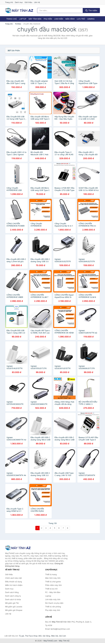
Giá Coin (62, 636)
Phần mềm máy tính (53, 585)
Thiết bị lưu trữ (51, 589)
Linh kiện (58, 19)
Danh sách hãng (12, 592)
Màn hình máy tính (52, 578)
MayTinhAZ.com (50, 641)
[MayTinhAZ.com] (19, 10)
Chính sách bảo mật (13, 578)
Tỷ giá (21, 636)
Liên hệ (37, 2)
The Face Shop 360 (33, 636)
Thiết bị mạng (51, 574)
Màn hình (70, 19)
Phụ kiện (48, 19)
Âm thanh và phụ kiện (54, 603)
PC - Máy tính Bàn (52, 592)
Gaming (90, 19)
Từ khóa (18, 24)
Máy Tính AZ (64, 641)
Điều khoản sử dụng (13, 581)
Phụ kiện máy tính (52, 610)
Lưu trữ (81, 19)
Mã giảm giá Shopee (13, 610)
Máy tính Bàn (35, 19)
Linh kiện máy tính (52, 599)
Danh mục (19, 2)
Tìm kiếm (92, 10)
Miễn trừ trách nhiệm (13, 585)
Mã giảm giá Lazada (13, 606)
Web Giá (54, 636)
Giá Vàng (46, 636)
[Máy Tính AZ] (18, 548)
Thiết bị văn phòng (53, 606)
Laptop (22, 19)
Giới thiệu (28, 2)
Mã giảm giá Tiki (12, 603)
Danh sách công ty (13, 596)
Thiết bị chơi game (53, 581)
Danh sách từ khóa (13, 599)
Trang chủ (9, 2)
